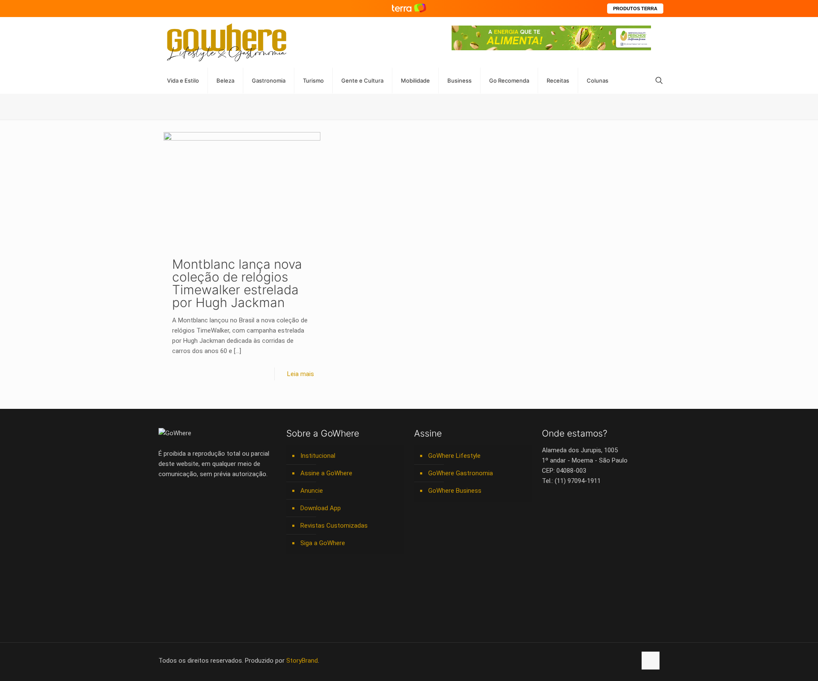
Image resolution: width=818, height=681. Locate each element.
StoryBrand (302, 660)
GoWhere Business (454, 490)
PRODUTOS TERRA (635, 8)
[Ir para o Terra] (409, 8)
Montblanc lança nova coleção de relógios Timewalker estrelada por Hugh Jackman (237, 283)
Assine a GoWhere (326, 473)
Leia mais (300, 374)
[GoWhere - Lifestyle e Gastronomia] (226, 42)
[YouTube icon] (585, 660)
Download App (320, 508)
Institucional (317, 456)
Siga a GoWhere (322, 543)
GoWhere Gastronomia (460, 473)
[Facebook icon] (576, 660)
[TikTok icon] (630, 660)
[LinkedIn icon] (594, 660)
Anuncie (311, 490)
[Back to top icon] (651, 661)
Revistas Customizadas (334, 525)
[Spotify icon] (612, 660)
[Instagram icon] (603, 660)
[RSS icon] (621, 660)
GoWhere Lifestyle (454, 456)
